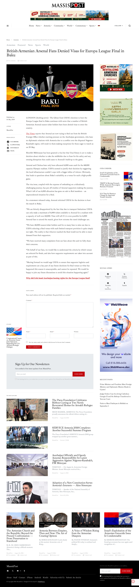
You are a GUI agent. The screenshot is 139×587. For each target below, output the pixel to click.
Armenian (16, 40)
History (64, 523)
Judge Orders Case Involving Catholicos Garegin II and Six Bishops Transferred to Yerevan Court (115, 396)
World (69, 25)
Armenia (47, 25)
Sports (91, 25)
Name (28, 332)
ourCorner (128, 526)
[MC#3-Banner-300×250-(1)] (116, 78)
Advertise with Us (57, 577)
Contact (22, 577)
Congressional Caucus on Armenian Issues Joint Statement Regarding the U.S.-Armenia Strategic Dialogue (14, 342)
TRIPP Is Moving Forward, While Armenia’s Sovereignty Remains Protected (110, 185)
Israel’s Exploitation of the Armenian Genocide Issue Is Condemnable (109, 174)
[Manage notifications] (133, 581)
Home (31, 25)
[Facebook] (7, 570)
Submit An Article (73, 577)
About (9, 577)
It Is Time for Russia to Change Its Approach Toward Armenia (108, 195)
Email (52, 332)
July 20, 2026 (103, 189)
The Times (30, 133)
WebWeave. (41, 581)
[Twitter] (12, 570)
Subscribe (78, 374)
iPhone (30, 577)
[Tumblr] (24, 570)
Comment (29, 300)
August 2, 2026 (104, 179)
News (38, 25)
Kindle (45, 577)
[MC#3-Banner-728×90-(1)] (69, 15)
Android (37, 577)
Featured (22, 45)
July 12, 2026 (103, 200)
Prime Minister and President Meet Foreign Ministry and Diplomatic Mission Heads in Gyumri (116, 387)
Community (58, 25)
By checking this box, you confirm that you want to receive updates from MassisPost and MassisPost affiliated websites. (49, 379)
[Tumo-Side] (116, 112)
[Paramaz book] (116, 146)
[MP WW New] (116, 335)
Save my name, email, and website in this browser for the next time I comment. (49, 342)
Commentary (81, 25)
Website (76, 332)
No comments (12, 61)
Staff (15, 577)
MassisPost (10, 130)
